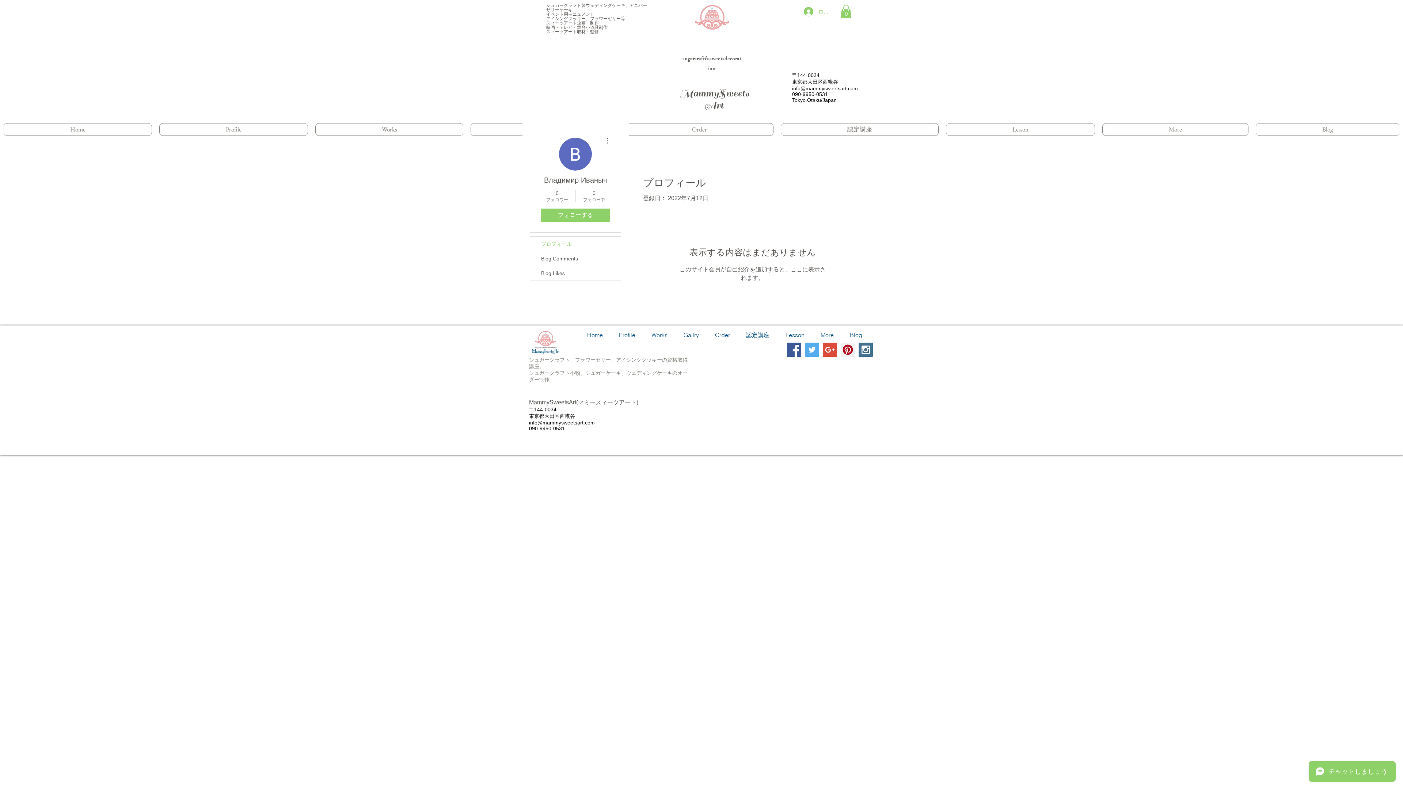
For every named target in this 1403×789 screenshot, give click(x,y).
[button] (846, 11)
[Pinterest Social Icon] (848, 350)
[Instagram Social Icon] (866, 350)
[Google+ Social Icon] (830, 350)
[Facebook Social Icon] (794, 350)
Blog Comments (559, 259)
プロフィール (556, 244)
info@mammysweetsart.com (825, 88)
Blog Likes (553, 273)
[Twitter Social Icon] (812, 350)
